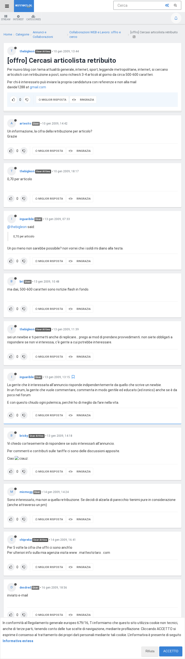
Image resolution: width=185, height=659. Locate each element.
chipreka (26, 539)
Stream (5, 19)
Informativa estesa (18, 641)
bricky (24, 435)
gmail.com (38, 87)
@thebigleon (17, 227)
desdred (25, 587)
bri (21, 281)
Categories (33, 19)
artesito (25, 123)
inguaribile (27, 219)
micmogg (26, 492)
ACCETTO (170, 651)
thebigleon (27, 51)
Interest (18, 19)
